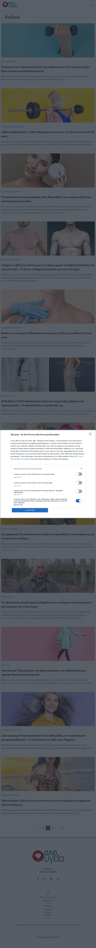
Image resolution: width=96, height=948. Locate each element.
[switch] (79, 474)
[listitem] (48, 468)
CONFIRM (30, 510)
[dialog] (48, 474)
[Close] (91, 434)
